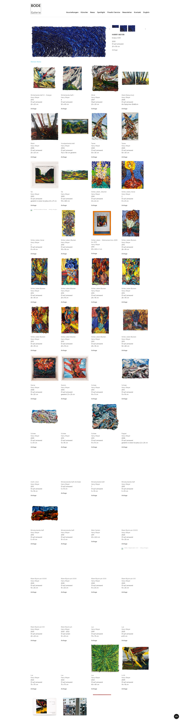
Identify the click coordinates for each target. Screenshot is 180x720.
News (92, 12)
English (146, 12)
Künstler (84, 12)
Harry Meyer (118, 34)
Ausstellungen (72, 12)
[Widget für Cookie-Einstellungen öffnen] (176, 716)
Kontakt (137, 12)
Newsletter (127, 12)
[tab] (36, 62)
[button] (110, 29)
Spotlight (101, 12)
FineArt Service (113, 12)
